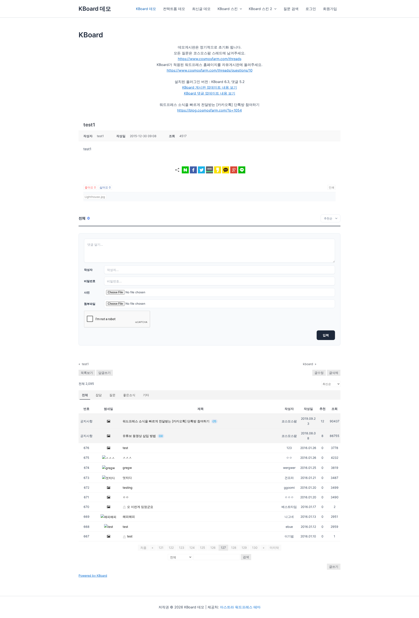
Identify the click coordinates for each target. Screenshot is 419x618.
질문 (112, 395)
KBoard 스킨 (228, 9)
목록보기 (87, 373)
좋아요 (90, 187)
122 (171, 547)
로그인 (311, 9)
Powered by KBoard (93, 575)
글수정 (319, 373)
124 (192, 547)
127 (223, 547)
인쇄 (331, 187)
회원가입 (330, 9)
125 (202, 547)
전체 (85, 395)
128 (233, 547)
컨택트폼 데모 (174, 9)
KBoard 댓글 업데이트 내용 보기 (209, 93)
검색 (246, 557)
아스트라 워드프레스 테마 (240, 607)
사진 (87, 292)
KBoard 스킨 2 (260, 9)
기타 (146, 395)
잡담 (99, 395)
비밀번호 (89, 281)
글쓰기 (333, 566)
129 (244, 547)
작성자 (88, 269)
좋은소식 (129, 395)
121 (161, 547)
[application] (240, 8)
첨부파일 (89, 304)
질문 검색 (291, 9)
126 (213, 547)
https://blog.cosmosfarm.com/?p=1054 (209, 110)
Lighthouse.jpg (95, 197)
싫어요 (105, 187)
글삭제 (333, 373)
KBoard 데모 (95, 8)
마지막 (274, 547)
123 (181, 547)
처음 (143, 547)
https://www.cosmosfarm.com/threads (209, 59)
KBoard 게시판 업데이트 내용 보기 (209, 87)
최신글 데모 (201, 9)
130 (255, 547)
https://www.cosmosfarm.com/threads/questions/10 (209, 70)
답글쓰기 (104, 373)
